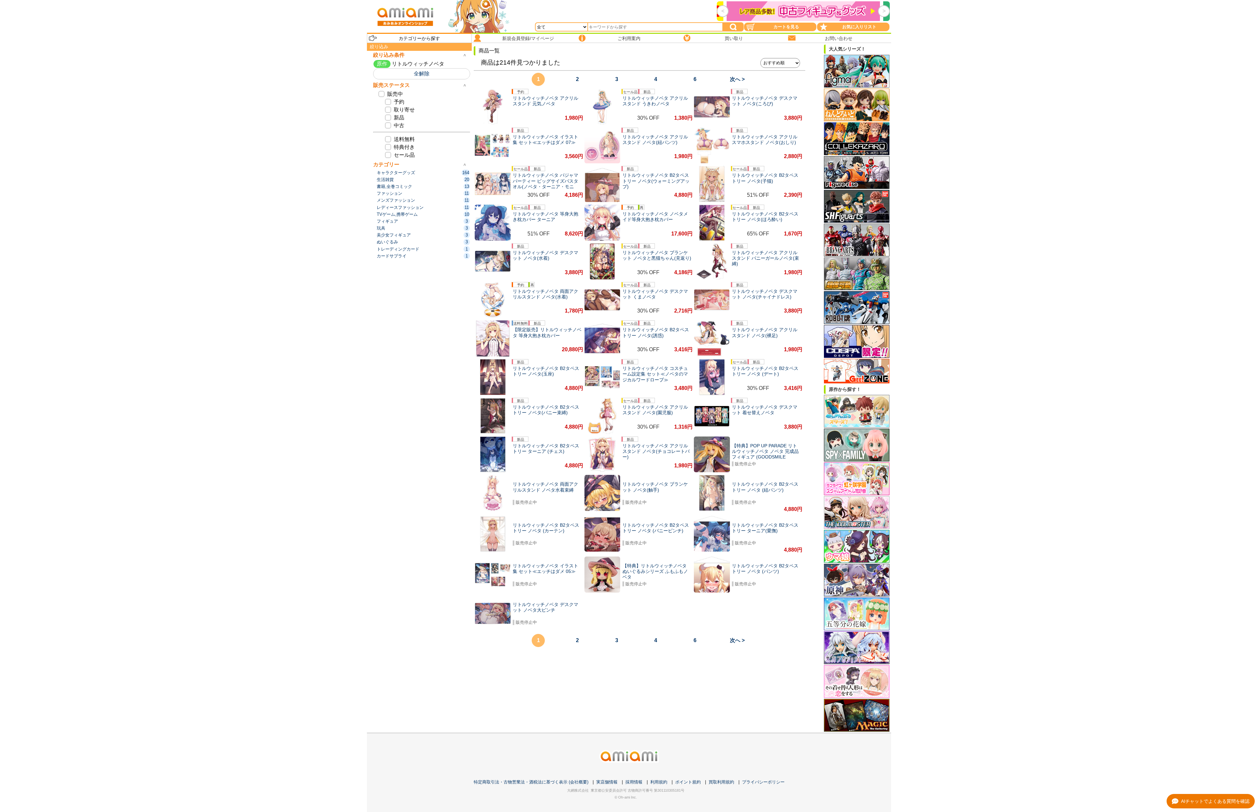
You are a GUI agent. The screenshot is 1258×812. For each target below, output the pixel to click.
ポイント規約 (688, 782)
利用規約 (658, 782)
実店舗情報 (607, 782)
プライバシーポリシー (763, 782)
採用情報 (633, 782)
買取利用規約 (721, 782)
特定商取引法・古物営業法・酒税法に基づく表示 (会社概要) (531, 782)
